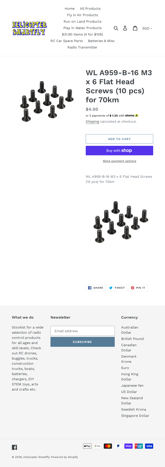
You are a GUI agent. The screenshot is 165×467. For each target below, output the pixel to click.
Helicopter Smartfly (36, 457)
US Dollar (129, 392)
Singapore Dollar (135, 416)
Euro (125, 368)
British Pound (132, 339)
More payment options (119, 161)
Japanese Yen (132, 385)
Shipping (92, 121)
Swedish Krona (133, 409)
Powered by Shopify (64, 457)
